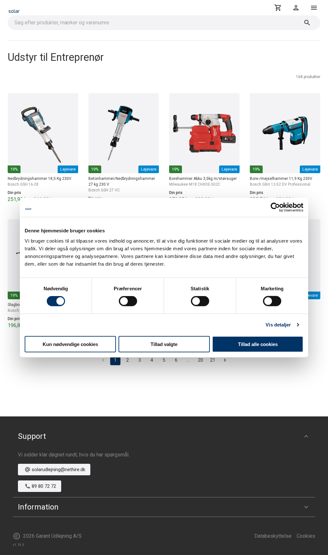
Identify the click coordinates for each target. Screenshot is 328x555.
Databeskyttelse (272, 536)
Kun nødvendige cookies (70, 344)
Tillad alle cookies (258, 344)
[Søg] (307, 22)
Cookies (306, 536)
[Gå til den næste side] (225, 360)
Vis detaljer (278, 324)
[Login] (296, 7)
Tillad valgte (164, 344)
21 (212, 360)
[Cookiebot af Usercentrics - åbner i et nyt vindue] (275, 207)
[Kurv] (278, 7)
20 (200, 360)
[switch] (128, 301)
